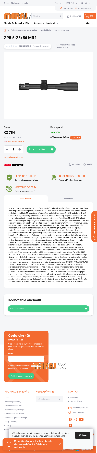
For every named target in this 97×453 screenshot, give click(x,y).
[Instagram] (75, 419)
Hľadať (59, 16)
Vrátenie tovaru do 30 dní (14, 414)
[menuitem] (18, 23)
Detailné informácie (12, 157)
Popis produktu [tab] (26, 199)
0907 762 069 (78, 413)
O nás (6, 3)
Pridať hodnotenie (17, 309)
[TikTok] (70, 425)
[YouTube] (81, 419)
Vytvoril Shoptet (67, 449)
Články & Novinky (10, 422)
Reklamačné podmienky (13, 406)
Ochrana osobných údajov (14, 410)
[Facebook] (70, 419)
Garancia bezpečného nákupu (15, 418)
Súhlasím (83, 435)
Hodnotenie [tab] (68, 199)
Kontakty (7, 426)
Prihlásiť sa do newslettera (21, 376)
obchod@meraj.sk (80, 408)
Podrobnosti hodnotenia (41, 46)
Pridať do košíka (37, 149)
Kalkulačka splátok (16, 141)
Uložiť (8, 165)
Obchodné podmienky (19, 3)
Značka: (62, 47)
